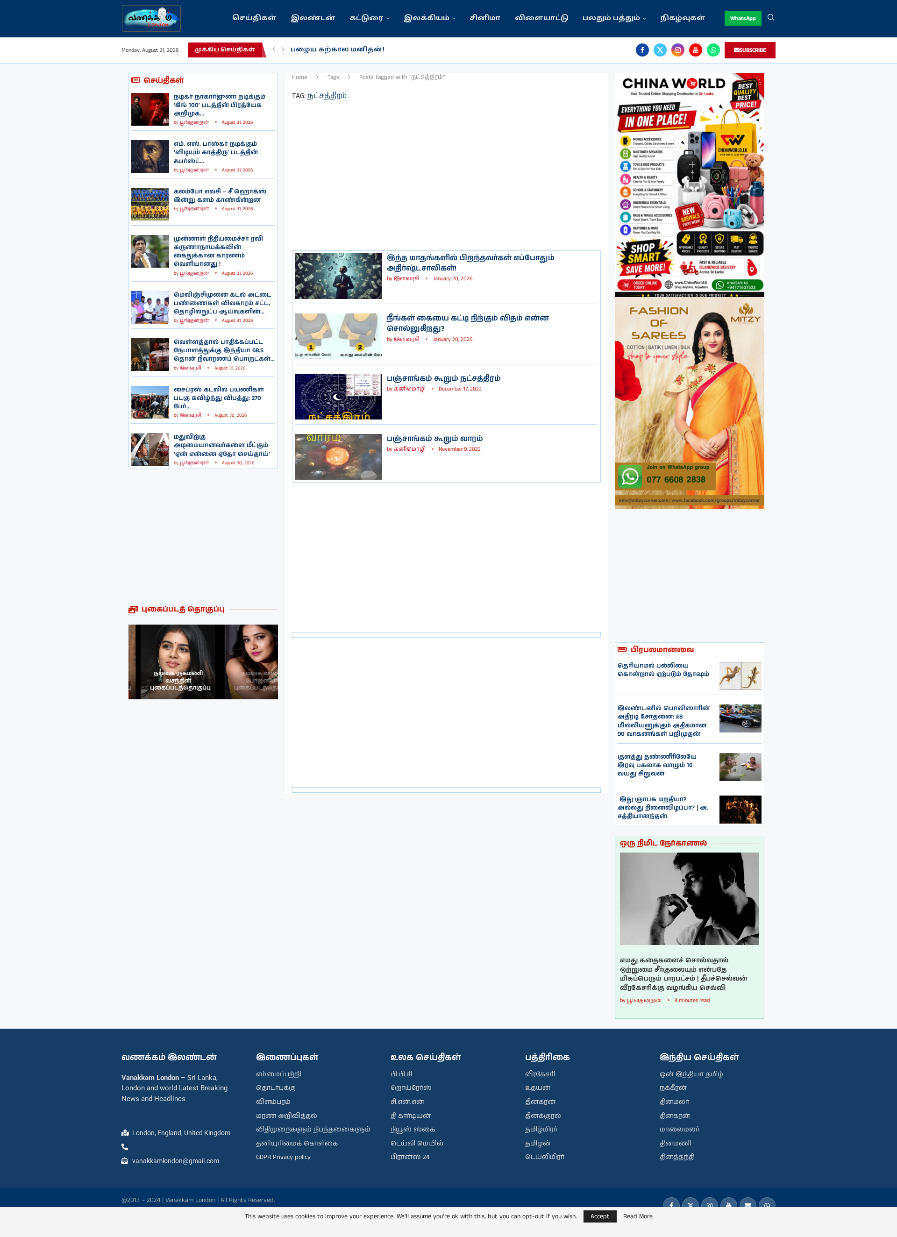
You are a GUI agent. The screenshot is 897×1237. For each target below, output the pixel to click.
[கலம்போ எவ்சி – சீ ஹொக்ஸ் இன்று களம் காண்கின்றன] (150, 204)
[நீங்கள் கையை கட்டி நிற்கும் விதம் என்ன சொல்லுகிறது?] (338, 336)
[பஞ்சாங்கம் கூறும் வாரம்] (338, 457)
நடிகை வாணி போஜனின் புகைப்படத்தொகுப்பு (243, 680)
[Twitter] (660, 50)
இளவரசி (190, 368)
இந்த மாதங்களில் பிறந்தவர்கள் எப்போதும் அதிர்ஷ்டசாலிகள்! (471, 263)
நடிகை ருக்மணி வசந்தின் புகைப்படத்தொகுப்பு (168, 680)
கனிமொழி (410, 389)
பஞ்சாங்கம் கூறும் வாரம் (435, 439)
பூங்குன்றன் (194, 122)
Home (299, 77)
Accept (600, 1216)
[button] (274, 50)
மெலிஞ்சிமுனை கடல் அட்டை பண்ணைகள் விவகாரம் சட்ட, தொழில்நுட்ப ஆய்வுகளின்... (222, 303)
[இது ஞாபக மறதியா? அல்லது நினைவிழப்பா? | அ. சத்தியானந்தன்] (740, 810)
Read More (638, 1216)
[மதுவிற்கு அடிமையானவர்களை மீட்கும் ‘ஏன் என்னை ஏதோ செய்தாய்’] (150, 449)
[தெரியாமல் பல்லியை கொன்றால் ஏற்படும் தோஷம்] (740, 676)
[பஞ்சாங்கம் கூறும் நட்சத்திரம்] (338, 396)
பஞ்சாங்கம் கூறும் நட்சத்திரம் (444, 378)
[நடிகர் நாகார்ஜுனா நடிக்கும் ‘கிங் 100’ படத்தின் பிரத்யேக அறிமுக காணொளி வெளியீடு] (150, 109)
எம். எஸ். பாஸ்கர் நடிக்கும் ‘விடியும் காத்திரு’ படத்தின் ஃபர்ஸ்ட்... (216, 152)
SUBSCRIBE (753, 50)
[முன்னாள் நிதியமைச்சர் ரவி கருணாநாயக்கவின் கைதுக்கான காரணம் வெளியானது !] (150, 251)
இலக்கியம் (426, 18)
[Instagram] (677, 50)
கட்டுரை (366, 18)
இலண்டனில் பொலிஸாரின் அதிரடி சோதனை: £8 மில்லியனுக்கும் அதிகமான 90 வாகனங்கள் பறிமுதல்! (664, 721)
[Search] (771, 18)
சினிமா (485, 18)
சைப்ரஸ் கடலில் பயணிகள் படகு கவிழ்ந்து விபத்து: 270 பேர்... (219, 398)
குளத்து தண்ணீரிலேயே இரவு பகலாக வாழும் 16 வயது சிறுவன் (657, 765)
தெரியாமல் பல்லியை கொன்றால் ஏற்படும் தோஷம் (663, 670)
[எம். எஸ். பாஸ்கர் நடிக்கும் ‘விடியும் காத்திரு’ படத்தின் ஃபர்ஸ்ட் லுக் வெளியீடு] (150, 156)
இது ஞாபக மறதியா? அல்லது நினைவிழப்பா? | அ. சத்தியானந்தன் (663, 808)
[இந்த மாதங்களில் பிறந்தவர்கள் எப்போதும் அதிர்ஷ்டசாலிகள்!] (338, 276)
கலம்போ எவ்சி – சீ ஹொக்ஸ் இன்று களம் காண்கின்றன (220, 196)
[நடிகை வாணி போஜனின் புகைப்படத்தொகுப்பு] (240, 662)
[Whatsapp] (713, 50)
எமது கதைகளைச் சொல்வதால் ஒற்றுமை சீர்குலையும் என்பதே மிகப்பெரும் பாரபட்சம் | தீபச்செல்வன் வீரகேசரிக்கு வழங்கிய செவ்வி (684, 974)
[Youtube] (695, 50)
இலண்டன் (313, 18)
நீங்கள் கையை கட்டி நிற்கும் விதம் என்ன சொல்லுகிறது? (468, 323)
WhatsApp (743, 18)
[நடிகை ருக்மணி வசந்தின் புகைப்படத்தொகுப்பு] (165, 662)
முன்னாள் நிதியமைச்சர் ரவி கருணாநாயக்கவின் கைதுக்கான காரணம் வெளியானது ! (218, 252)
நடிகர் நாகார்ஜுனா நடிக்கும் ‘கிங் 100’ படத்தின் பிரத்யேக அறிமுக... (219, 105)
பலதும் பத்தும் (611, 18)
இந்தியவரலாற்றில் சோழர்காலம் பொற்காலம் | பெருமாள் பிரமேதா (416, 50)
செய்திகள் (254, 18)
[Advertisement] (203, 536)
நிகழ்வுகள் (682, 18)
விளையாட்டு (542, 18)
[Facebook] (642, 50)
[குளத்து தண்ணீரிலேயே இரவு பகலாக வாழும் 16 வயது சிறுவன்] (740, 767)
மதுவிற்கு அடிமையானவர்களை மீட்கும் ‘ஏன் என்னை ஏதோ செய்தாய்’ (222, 445)
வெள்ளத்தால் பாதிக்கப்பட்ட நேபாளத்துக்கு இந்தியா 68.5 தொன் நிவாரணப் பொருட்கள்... (224, 350)
